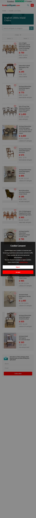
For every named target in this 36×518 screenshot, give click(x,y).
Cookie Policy (23, 262)
